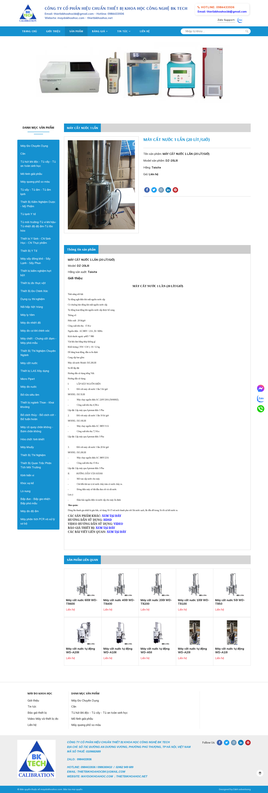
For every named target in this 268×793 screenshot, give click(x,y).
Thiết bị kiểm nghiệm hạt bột (35, 273)
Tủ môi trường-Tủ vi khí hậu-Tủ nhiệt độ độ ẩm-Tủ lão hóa (38, 226)
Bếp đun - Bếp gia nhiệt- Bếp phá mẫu (35, 501)
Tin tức (122, 31)
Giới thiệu (53, 31)
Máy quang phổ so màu (35, 181)
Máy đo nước (28, 386)
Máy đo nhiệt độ (30, 322)
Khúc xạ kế (27, 483)
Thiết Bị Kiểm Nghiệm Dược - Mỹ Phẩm (37, 204)
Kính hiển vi (27, 475)
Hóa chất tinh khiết (32, 439)
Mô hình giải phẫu (31, 174)
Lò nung (25, 491)
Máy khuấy (27, 447)
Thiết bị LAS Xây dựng (34, 371)
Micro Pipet (27, 379)
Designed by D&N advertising (235, 789)
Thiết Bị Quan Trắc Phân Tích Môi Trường (35, 465)
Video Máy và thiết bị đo (43, 718)
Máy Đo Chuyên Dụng (34, 146)
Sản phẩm (76, 31)
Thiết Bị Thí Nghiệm (33, 455)
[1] (246, 31)
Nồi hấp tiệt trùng (31, 307)
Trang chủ (29, 31)
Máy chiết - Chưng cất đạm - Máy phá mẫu (38, 341)
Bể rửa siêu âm (29, 394)
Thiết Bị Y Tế (28, 251)
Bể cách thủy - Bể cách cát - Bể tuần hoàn (38, 417)
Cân (22, 153)
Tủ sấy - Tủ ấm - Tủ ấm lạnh (35, 192)
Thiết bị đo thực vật (33, 283)
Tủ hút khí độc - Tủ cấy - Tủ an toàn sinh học (38, 164)
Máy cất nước (29, 363)
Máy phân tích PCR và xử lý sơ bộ (37, 521)
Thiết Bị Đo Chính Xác (34, 291)
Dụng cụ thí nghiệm (32, 299)
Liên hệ (145, 31)
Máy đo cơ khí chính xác (35, 330)
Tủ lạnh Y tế (28, 214)
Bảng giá (98, 31)
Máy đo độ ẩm (29, 511)
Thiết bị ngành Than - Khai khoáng (37, 405)
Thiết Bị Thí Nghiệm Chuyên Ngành (38, 353)
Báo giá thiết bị (37, 712)
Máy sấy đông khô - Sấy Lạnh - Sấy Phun (35, 261)
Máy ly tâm (27, 315)
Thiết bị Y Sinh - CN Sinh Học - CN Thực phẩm (35, 241)
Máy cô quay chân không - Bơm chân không (36, 429)
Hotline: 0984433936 (217, 7)
